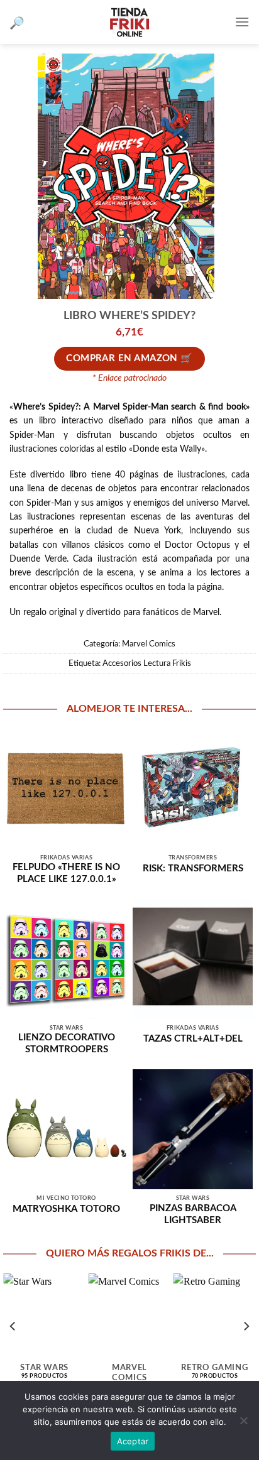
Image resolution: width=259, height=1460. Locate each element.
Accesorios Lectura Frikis (146, 663)
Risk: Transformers (193, 868)
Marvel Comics (148, 644)
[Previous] (13, 1326)
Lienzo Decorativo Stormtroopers (66, 1043)
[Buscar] (17, 22)
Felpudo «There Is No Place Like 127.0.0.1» (66, 873)
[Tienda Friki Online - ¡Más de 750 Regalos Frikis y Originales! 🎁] (129, 22)
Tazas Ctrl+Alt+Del (193, 1038)
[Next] (246, 1326)
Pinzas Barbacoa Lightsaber (193, 1214)
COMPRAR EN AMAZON (122, 358)
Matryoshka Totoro (66, 1209)
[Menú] (242, 21)
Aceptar (133, 1441)
